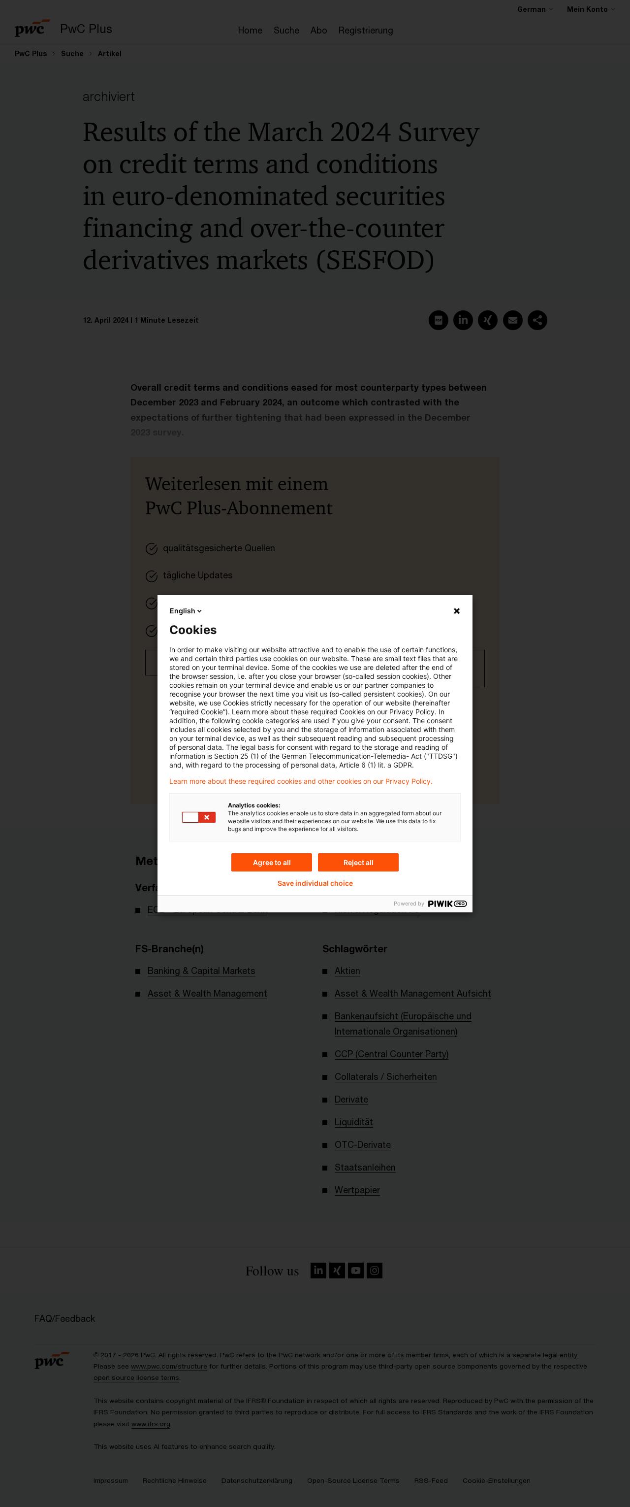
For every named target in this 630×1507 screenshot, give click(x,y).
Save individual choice (315, 883)
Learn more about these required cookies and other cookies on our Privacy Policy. (301, 781)
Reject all (359, 862)
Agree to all (272, 862)
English (182, 610)
